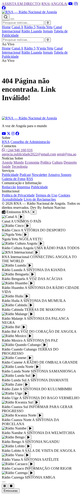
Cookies (64, 195)
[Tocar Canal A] (21, 217)
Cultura (57, 162)
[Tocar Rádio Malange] (31, 314)
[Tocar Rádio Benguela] (33, 274)
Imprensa (23, 187)
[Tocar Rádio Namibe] (30, 428)
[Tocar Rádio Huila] (27, 296)
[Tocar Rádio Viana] (27, 455)
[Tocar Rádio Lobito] (28, 446)
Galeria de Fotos (14, 179)
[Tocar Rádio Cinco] (28, 225)
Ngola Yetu (44, 27)
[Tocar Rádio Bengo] (28, 437)
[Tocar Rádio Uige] (26, 393)
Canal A (17, 27)
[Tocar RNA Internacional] (37, 252)
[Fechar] (33, 212)
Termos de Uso (46, 195)
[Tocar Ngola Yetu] (25, 234)
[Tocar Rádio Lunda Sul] (34, 375)
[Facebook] (17, 134)
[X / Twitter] (8, 134)
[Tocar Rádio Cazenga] (31, 473)
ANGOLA (59, 4)
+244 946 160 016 (19, 150)
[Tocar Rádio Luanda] (30, 265)
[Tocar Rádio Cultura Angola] (41, 243)
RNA (45, 4)
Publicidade (10, 175)
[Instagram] (13, 134)
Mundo (18, 162)
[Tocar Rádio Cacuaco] (31, 464)
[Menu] (12, 19)
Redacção (9, 187)
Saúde (6, 166)
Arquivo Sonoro (59, 175)
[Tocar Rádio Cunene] (30, 358)
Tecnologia (20, 166)
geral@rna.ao (66, 154)
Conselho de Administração (30, 142)
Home (6, 27)
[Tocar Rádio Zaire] (26, 384)
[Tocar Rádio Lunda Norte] (37, 366)
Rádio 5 (30, 27)
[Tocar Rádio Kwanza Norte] (40, 415)
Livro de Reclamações (40, 199)
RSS (29, 179)
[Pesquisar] (6, 17)
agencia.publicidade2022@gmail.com (29, 154)
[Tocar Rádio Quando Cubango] (45, 345)
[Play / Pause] (4, 486)
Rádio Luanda (31, 31)
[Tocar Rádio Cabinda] (31, 305)
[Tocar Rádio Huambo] (31, 283)
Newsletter (39, 175)
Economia (32, 162)
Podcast (25, 175)
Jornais (48, 31)
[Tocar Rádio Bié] (24, 327)
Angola (7, 162)
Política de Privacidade (18, 195)
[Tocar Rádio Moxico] (30, 336)
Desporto (70, 162)
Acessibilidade (12, 199)
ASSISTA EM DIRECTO (21, 4)
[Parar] (11, 486)
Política (45, 162)
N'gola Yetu (44, 48)
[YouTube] (4, 134)
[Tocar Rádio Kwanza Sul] (37, 402)
